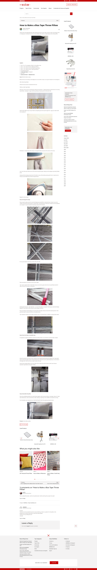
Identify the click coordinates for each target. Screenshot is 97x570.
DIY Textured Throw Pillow (26, 473)
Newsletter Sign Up (53, 548)
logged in (28, 526)
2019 (65, 162)
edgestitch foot (32, 74)
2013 (65, 174)
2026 (65, 149)
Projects (21, 8)
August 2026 (66, 138)
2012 (65, 176)
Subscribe (68, 130)
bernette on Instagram (70, 545)
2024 (65, 153)
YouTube (67, 548)
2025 (65, 151)
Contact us (51, 541)
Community (36, 8)
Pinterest (68, 546)
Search (71, 13)
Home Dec (21, 471)
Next (57, 20)
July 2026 (65, 140)
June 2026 (66, 142)
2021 (65, 159)
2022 (65, 157)
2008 (65, 183)
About (50, 8)
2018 (65, 164)
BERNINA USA (52, 546)
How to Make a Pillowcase (39, 473)
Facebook (68, 541)
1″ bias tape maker (24, 71)
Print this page (24, 424)
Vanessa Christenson (26, 28)
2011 (65, 178)
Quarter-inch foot (24, 74)
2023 (65, 155)
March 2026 (66, 147)
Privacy (50, 543)
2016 (65, 168)
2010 (65, 180)
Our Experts (44, 8)
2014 (65, 172)
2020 (65, 161)
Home (21, 17)
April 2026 (66, 145)
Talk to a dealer (69, 99)
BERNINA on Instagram (70, 543)
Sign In (50, 550)
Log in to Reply (22, 498)
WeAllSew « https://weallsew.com (30, 502)
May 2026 (66, 143)
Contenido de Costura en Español (61, 8)
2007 (65, 185)
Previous (23, 20)
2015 (65, 170)
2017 (65, 166)
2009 (65, 182)
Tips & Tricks (28, 8)
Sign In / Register (71, 4)
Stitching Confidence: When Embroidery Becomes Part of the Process (70, 121)
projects (34, 471)
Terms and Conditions (53, 545)
